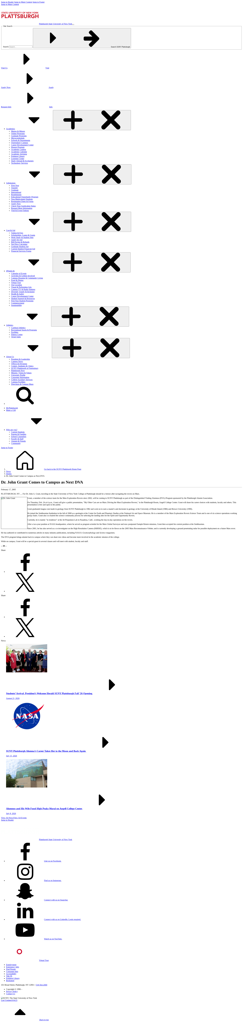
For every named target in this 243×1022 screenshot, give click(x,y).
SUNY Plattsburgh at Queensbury (24, 368)
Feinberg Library (18, 156)
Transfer (14, 188)
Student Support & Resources (23, 298)
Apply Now (16, 204)
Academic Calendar (19, 152)
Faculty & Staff (17, 439)
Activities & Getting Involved (23, 276)
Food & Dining (17, 280)
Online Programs (18, 133)
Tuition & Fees (17, 233)
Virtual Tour (16, 283)
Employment (11, 965)
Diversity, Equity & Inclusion (23, 292)
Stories (9, 474)
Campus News (17, 361)
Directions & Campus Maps (22, 384)
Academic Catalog (18, 149)
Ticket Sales (16, 337)
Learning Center (17, 159)
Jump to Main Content (23, 2)
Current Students (18, 432)
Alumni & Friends (18, 441)
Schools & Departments (20, 140)
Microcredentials (17, 138)
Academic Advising (19, 154)
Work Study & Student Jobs (22, 237)
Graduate (14, 190)
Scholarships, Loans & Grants (23, 235)
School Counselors (18, 436)
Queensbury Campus (19, 143)
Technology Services (19, 163)
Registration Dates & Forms (22, 201)
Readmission (16, 195)
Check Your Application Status (23, 206)
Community (16, 443)
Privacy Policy (12, 991)
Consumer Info (12, 971)
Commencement (17, 303)
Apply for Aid (16, 240)
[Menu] (73, 24)
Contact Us (10, 994)
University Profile (18, 375)
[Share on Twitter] (25, 591)
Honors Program (17, 147)
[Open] (92, 120)
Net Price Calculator (19, 244)
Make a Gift (11, 410)
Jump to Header (7, 2)
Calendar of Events (18, 273)
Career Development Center (22, 145)
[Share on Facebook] (25, 572)
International (16, 192)
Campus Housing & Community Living (27, 278)
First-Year (15, 185)
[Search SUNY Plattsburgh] (25, 404)
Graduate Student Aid (19, 246)
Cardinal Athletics (18, 328)
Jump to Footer (39, 2)
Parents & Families (18, 434)
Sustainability (16, 305)
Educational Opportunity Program (24, 197)
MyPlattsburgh (12, 408)
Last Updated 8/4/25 (9, 1000)
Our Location (16, 285)
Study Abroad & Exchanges (22, 161)
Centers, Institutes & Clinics (22, 366)
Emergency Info (12, 967)
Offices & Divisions (19, 364)
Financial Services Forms (21, 251)
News (8, 471)
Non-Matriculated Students (22, 199)
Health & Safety (17, 294)
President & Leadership (20, 359)
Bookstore (10, 981)
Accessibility (11, 974)
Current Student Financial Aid (23, 249)
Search (5, 47)
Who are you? (11, 430)
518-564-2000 (41, 985)
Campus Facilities (18, 382)
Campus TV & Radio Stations (23, 289)
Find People (11, 969)
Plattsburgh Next (18, 370)
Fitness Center (17, 334)
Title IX (9, 976)
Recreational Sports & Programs (24, 330)
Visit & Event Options (20, 210)
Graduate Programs (19, 136)
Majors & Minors (18, 131)
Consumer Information (20, 377)
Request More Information (21, 208)
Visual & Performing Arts (21, 287)
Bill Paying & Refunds (20, 242)
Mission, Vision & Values (21, 373)
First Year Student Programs (22, 301)
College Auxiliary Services (22, 380)
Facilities (14, 332)
